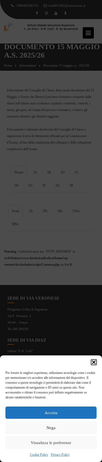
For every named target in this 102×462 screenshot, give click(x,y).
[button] (94, 362)
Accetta (51, 413)
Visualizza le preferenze (51, 443)
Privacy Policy (60, 455)
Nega (51, 428)
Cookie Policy (39, 455)
